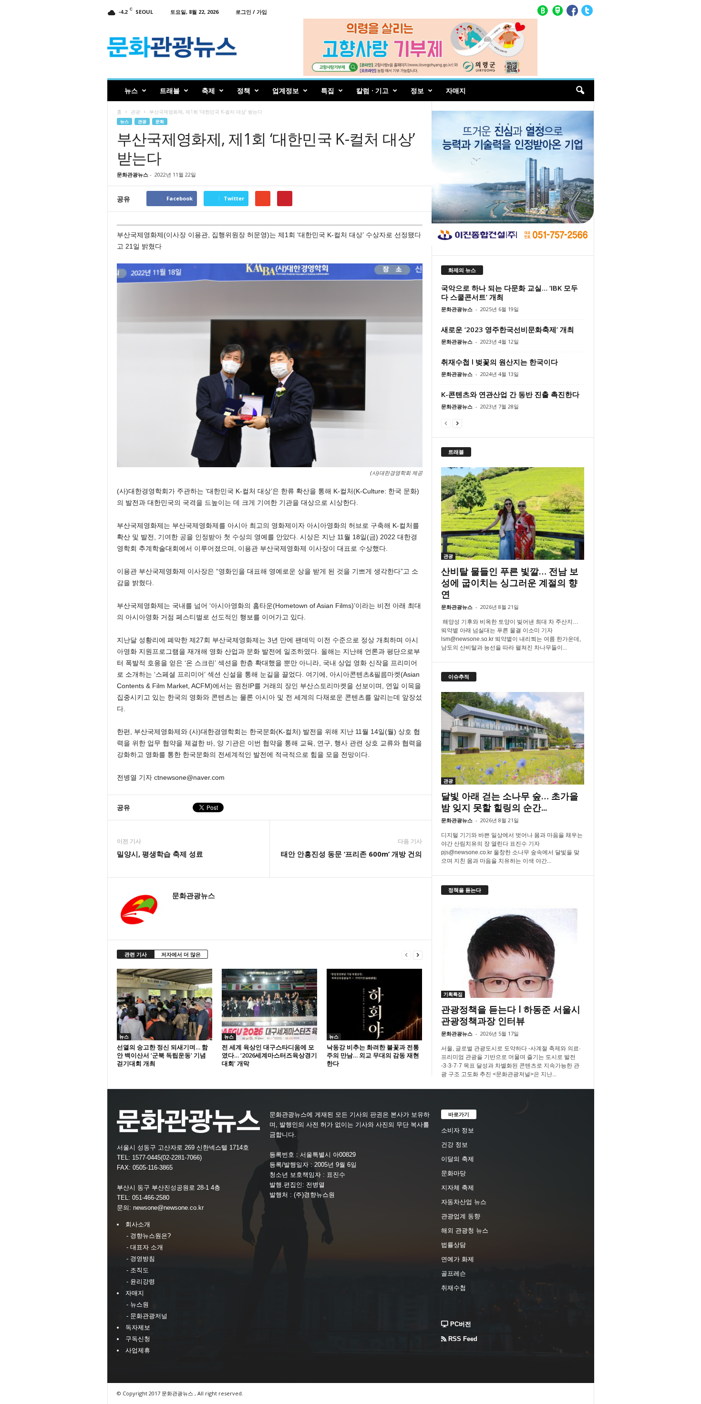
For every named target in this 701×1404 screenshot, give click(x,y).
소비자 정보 (457, 1130)
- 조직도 (137, 1270)
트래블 (170, 90)
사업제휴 (137, 1350)
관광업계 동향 (460, 1216)
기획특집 (453, 994)
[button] (579, 90)
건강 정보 (454, 1144)
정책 (243, 90)
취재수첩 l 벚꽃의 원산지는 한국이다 (499, 362)
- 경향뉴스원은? (148, 1235)
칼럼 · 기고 (372, 90)
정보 (417, 90)
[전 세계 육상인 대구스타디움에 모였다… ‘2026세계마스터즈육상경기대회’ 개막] (269, 1004)
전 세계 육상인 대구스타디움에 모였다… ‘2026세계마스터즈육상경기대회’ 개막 (269, 1055)
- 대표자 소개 (144, 1247)
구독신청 (137, 1338)
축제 (208, 90)
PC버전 (459, 1324)
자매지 (456, 90)
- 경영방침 (140, 1258)
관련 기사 (135, 954)
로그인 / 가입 (251, 11)
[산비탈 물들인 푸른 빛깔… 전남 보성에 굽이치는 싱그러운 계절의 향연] (513, 513)
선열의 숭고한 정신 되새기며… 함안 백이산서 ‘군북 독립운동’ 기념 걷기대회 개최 (162, 1055)
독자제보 (137, 1327)
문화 (159, 121)
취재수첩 (453, 1287)
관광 (135, 111)
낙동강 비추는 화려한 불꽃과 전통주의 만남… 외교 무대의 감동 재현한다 (373, 1055)
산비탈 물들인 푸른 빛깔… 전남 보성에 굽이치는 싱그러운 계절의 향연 (509, 582)
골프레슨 (453, 1273)
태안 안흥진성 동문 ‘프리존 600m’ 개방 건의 (351, 854)
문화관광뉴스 (132, 174)
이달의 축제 (457, 1159)
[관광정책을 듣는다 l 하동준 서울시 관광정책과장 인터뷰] (513, 951)
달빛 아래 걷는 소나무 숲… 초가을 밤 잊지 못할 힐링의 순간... (509, 802)
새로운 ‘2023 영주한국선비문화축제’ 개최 (507, 329)
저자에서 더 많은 (181, 954)
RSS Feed (461, 1338)
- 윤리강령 (140, 1281)
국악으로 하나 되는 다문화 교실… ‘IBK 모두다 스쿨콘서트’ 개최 (509, 292)
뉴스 (131, 90)
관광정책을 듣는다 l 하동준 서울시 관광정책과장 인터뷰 (510, 1015)
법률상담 (453, 1244)
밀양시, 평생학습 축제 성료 (160, 854)
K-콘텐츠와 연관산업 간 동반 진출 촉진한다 (510, 394)
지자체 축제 (457, 1187)
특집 (327, 90)
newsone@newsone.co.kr (168, 1207)
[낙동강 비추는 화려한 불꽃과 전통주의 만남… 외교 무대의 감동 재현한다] (374, 1004)
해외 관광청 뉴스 (464, 1230)
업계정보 (285, 90)
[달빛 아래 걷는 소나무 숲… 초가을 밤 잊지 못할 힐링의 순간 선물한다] (513, 738)
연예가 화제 (457, 1259)
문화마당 (453, 1173)
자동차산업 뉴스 (463, 1201)
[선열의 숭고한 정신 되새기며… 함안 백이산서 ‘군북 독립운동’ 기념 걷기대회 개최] (164, 1004)
